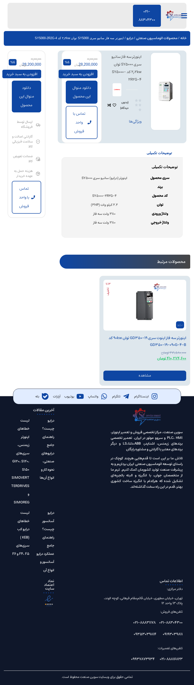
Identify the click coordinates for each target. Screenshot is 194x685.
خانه (183, 38)
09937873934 (143, 659)
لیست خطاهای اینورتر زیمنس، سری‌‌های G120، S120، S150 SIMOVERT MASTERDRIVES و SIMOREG (16, 461)
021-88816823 (171, 659)
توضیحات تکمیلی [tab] (159, 153)
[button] (81, 92)
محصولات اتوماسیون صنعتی (156, 38)
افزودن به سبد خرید (78, 74)
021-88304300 (171, 622)
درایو (130, 38)
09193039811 (173, 634)
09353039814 (145, 634)
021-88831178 (144, 622)
